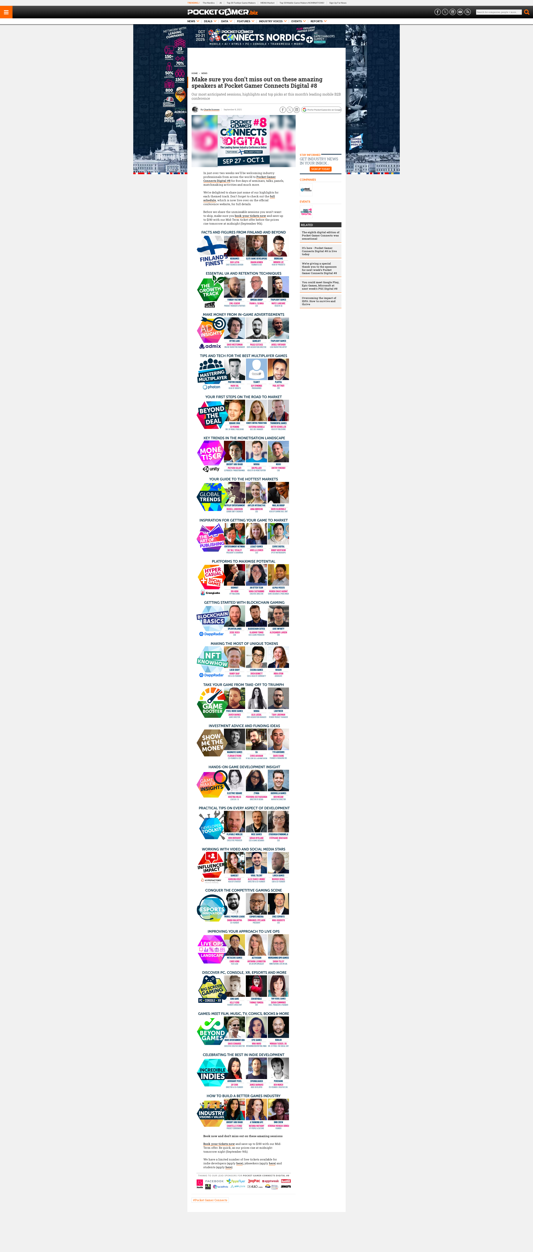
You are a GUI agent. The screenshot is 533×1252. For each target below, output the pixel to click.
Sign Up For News (337, 3)
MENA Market (268, 3)
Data (224, 21)
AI (221, 3)
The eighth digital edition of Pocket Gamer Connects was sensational (320, 235)
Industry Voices (271, 21)
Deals (208, 21)
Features (243, 21)
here (239, 1163)
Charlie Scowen (211, 109)
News (191, 21)
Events (296, 21)
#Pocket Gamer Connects (210, 1200)
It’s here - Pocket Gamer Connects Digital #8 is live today (319, 251)
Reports (317, 21)
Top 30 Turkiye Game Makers (241, 3)
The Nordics (209, 3)
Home (195, 73)
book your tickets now (250, 216)
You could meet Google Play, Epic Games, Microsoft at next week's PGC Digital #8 (320, 285)
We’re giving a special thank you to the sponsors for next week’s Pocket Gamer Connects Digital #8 (319, 268)
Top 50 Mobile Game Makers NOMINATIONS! (302, 3)
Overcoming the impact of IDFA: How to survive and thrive (319, 301)
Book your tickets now (219, 1144)
